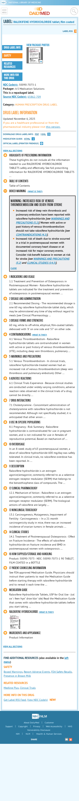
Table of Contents (18, 181)
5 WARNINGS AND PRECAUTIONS (25, 357)
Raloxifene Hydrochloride (23, 612)
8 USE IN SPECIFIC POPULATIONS (24, 422)
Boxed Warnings (13, 671)
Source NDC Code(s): (15, 96)
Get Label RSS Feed (15, 700)
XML (43, 134)
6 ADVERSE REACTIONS (20, 379)
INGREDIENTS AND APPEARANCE (25, 633)
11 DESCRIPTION (16, 466)
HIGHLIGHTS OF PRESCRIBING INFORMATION (30, 155)
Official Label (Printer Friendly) (21, 143)
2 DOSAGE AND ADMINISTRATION (25, 299)
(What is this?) (35, 191)
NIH (18, 733)
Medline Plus (11, 688)
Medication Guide (18, 590)
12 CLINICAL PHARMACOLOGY (23, 488)
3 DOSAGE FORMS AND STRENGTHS (26, 321)
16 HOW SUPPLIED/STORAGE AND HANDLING (30, 554)
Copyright (23, 726)
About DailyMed (31, 722)
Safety (7, 56)
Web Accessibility (54, 726)
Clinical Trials (28, 688)
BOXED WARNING (17, 191)
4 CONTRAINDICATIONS (20, 335)
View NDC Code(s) (37, 700)
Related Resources (10, 65)
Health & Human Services (49, 733)
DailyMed (40, 11)
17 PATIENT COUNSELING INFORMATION (27, 568)
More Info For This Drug (11, 76)
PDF (37, 134)
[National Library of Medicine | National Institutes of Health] (39, 716)
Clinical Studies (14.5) (41, 262)
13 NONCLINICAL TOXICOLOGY (23, 510)
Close (14, 268)
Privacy (36, 726)
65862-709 (34, 96)
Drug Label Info (12, 48)
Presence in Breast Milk (17, 675)
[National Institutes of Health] (5, 2)
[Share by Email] (66, 739)
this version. (53, 126)
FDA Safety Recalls (61, 671)
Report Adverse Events (37, 671)
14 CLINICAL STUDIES (19, 532)
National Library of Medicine (25, 2)
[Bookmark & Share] (70, 739)
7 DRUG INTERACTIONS (20, 400)
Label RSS (68, 31)
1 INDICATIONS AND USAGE (22, 277)
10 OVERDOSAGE (17, 444)
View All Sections (12, 150)
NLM (28, 733)
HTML (27, 139)
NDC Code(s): (10, 84)
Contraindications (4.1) (31, 234)
